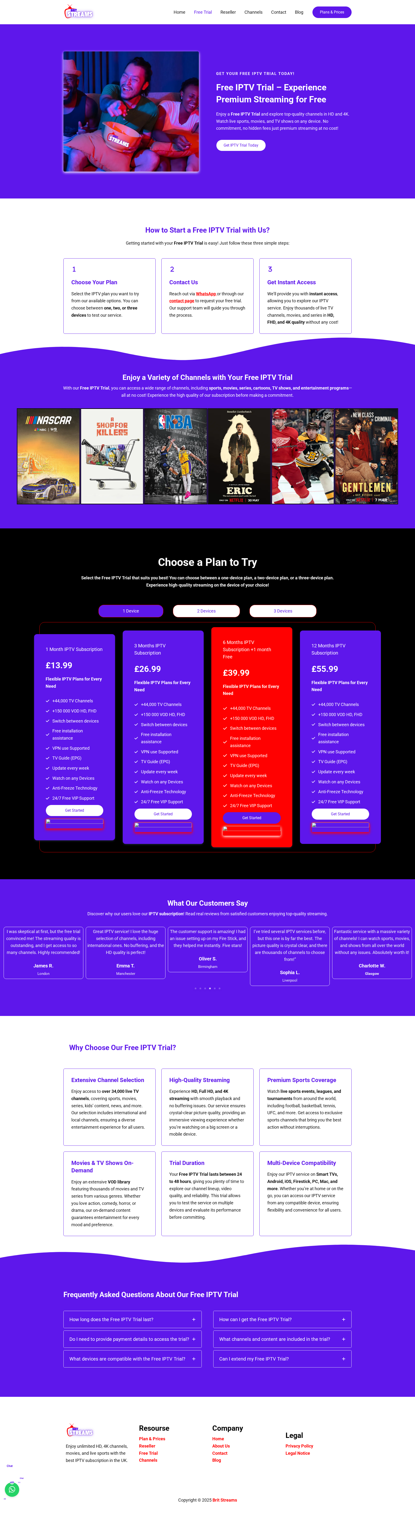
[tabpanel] (207, 737)
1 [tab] (195, 988)
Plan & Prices (152, 1438)
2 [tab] (200, 988)
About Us (221, 1445)
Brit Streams (225, 1500)
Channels (148, 1460)
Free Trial (148, 1453)
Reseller (147, 1445)
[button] (332, 12)
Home (218, 1438)
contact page (181, 300)
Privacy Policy (299, 1445)
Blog (216, 1460)
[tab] (131, 611)
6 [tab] (219, 988)
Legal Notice (298, 1453)
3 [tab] (205, 988)
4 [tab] (210, 988)
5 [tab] (214, 988)
